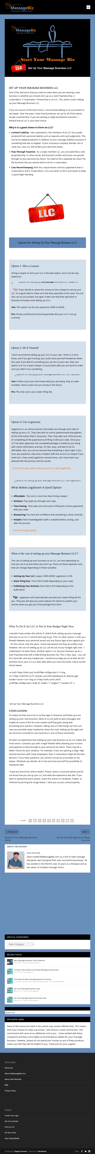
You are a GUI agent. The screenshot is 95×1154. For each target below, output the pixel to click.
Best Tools (26, 963)
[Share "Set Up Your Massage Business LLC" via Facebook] (30, 820)
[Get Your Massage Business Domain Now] (10, 1000)
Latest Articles (27, 982)
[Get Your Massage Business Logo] (10, 990)
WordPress (42, 1151)
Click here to (19, 530)
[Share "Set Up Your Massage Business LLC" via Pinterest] (49, 820)
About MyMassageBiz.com (15, 1073)
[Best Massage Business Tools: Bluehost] (10, 962)
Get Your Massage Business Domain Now (30, 998)
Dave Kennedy (33, 853)
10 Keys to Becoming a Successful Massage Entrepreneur (36, 970)
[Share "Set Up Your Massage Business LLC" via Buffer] (58, 820)
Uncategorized (28, 972)
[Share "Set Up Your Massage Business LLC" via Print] (72, 820)
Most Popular (35, 963)
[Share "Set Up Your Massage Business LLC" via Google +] (39, 820)
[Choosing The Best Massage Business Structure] (10, 981)
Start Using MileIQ (12, 1138)
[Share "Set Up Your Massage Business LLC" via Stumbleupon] (62, 820)
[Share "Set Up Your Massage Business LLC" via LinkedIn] (53, 820)
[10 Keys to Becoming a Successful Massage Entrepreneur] (10, 971)
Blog (6, 1085)
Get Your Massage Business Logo (27, 989)
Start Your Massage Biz (56, 982)
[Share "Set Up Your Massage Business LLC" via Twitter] (35, 820)
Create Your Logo (12, 1115)
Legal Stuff (35, 982)
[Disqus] (47, 904)
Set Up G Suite (10, 1132)
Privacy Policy (10, 1091)
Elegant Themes (21, 1151)
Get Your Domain (11, 1121)
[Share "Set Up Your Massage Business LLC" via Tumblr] (44, 820)
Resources (9, 1068)
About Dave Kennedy (13, 1079)
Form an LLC (10, 1127)
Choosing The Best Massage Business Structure (32, 979)
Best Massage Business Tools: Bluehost (29, 960)
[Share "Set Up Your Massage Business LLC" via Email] (67, 820)
